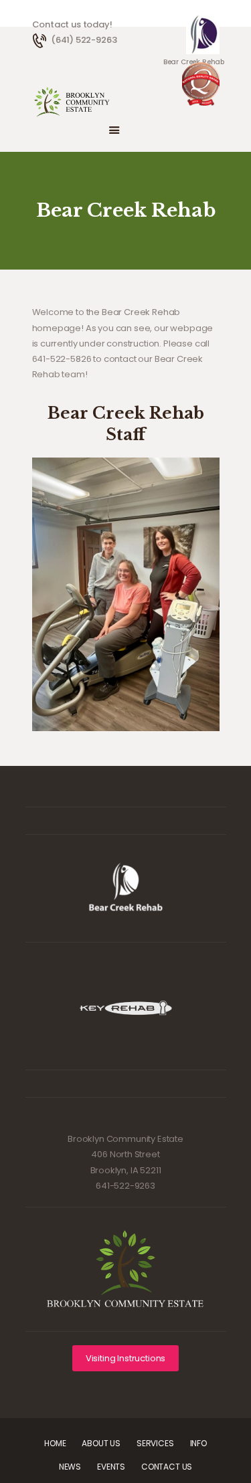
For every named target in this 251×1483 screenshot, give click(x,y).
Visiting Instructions (125, 1358)
